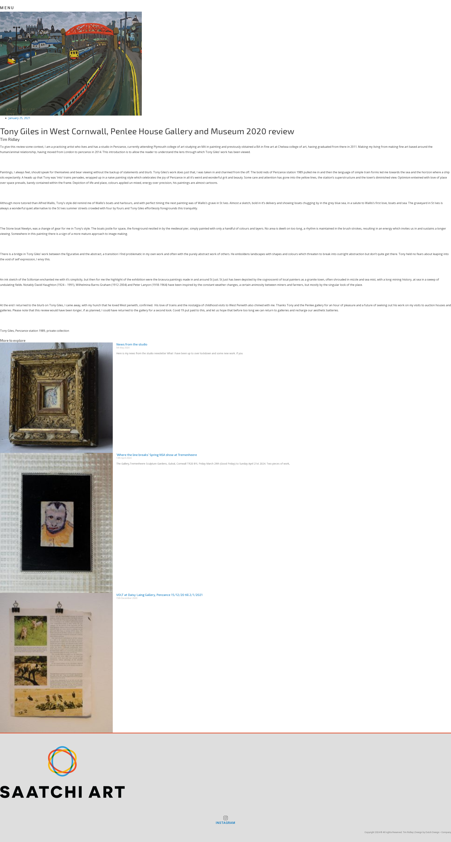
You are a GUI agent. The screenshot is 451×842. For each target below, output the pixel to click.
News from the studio (131, 344)
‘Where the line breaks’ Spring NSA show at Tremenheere (156, 455)
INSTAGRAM (225, 823)
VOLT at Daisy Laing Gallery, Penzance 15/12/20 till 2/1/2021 (159, 595)
